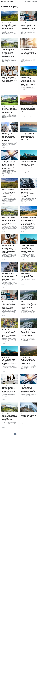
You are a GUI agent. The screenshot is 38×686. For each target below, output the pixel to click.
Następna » (21, 433)
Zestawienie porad (27, 1)
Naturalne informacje (7, 1)
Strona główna (34, 1)
